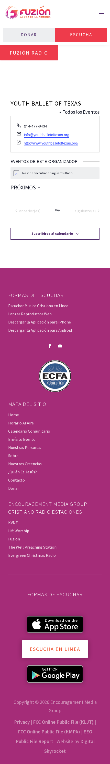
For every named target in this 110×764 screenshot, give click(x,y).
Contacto (16, 480)
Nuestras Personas (24, 447)
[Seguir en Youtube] (60, 346)
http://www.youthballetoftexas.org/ (51, 143)
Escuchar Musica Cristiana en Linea (38, 305)
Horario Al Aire (21, 422)
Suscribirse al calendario (52, 233)
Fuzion (14, 538)
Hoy (57, 210)
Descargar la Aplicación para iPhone (39, 322)
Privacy (22, 722)
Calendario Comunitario (29, 431)
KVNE (13, 522)
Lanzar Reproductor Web (30, 313)
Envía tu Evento (22, 439)
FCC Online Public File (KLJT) (63, 722)
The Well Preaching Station (32, 547)
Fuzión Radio (29, 52)
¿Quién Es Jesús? (22, 471)
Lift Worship (18, 530)
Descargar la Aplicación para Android (40, 330)
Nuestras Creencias (25, 463)
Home (13, 414)
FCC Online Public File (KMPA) (49, 732)
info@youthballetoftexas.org (46, 134)
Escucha (81, 34)
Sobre (13, 455)
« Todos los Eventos (79, 112)
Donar (29, 34)
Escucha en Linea (55, 649)
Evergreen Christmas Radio (32, 555)
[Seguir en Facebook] (50, 346)
